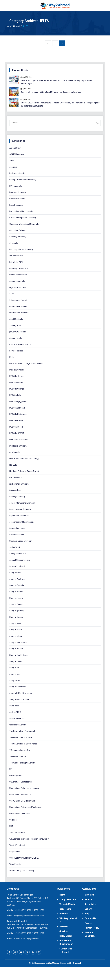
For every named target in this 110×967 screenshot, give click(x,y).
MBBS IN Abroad (16, 376)
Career (88, 923)
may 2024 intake (16, 370)
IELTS (11, 294)
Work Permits (15, 864)
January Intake (15, 338)
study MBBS (14, 680)
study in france (16, 604)
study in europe (16, 591)
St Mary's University (17, 566)
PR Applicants (15, 477)
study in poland (16, 648)
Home (62, 894)
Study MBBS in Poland (19, 699)
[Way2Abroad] (55, 5)
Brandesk (77, 963)
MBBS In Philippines (18, 414)
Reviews (63, 926)
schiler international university (22, 503)
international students (19, 306)
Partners (64, 913)
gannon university (17, 281)
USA (11, 826)
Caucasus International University (24, 224)
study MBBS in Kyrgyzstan (20, 693)
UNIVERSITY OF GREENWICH (22, 801)
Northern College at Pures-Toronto (24, 471)
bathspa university (17, 173)
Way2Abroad (53, 963)
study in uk (14, 668)
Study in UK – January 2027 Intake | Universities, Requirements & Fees (51, 92)
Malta (11, 357)
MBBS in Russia (16, 427)
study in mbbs (15, 636)
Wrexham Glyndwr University (21, 870)
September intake (17, 528)
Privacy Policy (92, 928)
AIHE (11, 160)
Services (64, 931)
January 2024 (15, 325)
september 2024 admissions (21, 522)
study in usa (14, 674)
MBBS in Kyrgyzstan (18, 401)
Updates (13, 820)
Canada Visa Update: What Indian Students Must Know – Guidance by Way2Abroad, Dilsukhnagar (56, 82)
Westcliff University (17, 845)
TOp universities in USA (19, 750)
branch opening (16, 205)
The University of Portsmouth (22, 731)
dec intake (13, 243)
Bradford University (17, 192)
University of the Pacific (19, 813)
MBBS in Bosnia (16, 382)
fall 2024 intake (16, 255)
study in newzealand (18, 642)
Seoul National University (20, 509)
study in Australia (17, 579)
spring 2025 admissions (19, 560)
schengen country (17, 496)
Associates (90, 904)
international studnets (19, 313)
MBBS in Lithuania (17, 408)
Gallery (88, 909)
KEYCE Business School (20, 344)
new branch (14, 452)
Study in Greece (16, 617)
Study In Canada (16, 585)
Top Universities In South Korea (23, 744)
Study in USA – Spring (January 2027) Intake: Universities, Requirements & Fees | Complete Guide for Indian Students (60, 104)
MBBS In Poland (16, 420)
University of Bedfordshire (20, 782)
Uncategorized (15, 775)
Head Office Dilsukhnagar (66, 942)
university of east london (20, 794)
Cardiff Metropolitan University (22, 217)
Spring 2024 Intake (17, 553)
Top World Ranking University (22, 763)
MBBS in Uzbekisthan (18, 439)
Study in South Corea (18, 655)
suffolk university (17, 718)
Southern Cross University (20, 541)
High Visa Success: (17, 287)
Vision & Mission (67, 904)
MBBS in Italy (15, 395)
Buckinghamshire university (21, 211)
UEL (11, 769)
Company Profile (67, 899)
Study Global (65, 936)
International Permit (18, 300)
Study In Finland (16, 598)
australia (13, 167)
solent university (16, 534)
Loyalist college (16, 351)
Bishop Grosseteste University (22, 179)
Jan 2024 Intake (16, 319)
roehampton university (19, 484)
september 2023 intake (19, 515)
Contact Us (90, 918)
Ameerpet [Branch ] (66, 950)
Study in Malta (15, 629)
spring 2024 (14, 547)
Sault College (15, 490)
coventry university (17, 236)
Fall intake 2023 (16, 262)
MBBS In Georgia (16, 389)
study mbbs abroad (17, 687)
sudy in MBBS (15, 712)
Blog (87, 913)
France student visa (18, 275)
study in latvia (15, 623)
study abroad (15, 572)
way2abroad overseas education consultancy (29, 839)
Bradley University (17, 198)
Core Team (65, 909)
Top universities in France (20, 737)
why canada (14, 851)
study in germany (16, 610)
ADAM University (16, 154)
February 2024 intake (18, 268)
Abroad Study (15, 148)
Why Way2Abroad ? (68, 920)
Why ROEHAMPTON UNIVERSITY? (24, 858)
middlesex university (18, 446)
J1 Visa (88, 899)
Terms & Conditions (90, 934)
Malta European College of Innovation (26, 363)
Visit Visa (89, 894)
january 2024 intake (17, 332)
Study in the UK (16, 661)
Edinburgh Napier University (21, 249)
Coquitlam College (17, 230)
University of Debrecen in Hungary (24, 788)
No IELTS (13, 465)
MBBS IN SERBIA (16, 433)
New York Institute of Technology (24, 458)
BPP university (15, 186)
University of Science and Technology (25, 807)
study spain (14, 706)
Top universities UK (17, 756)
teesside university (17, 725)
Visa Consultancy (17, 832)
